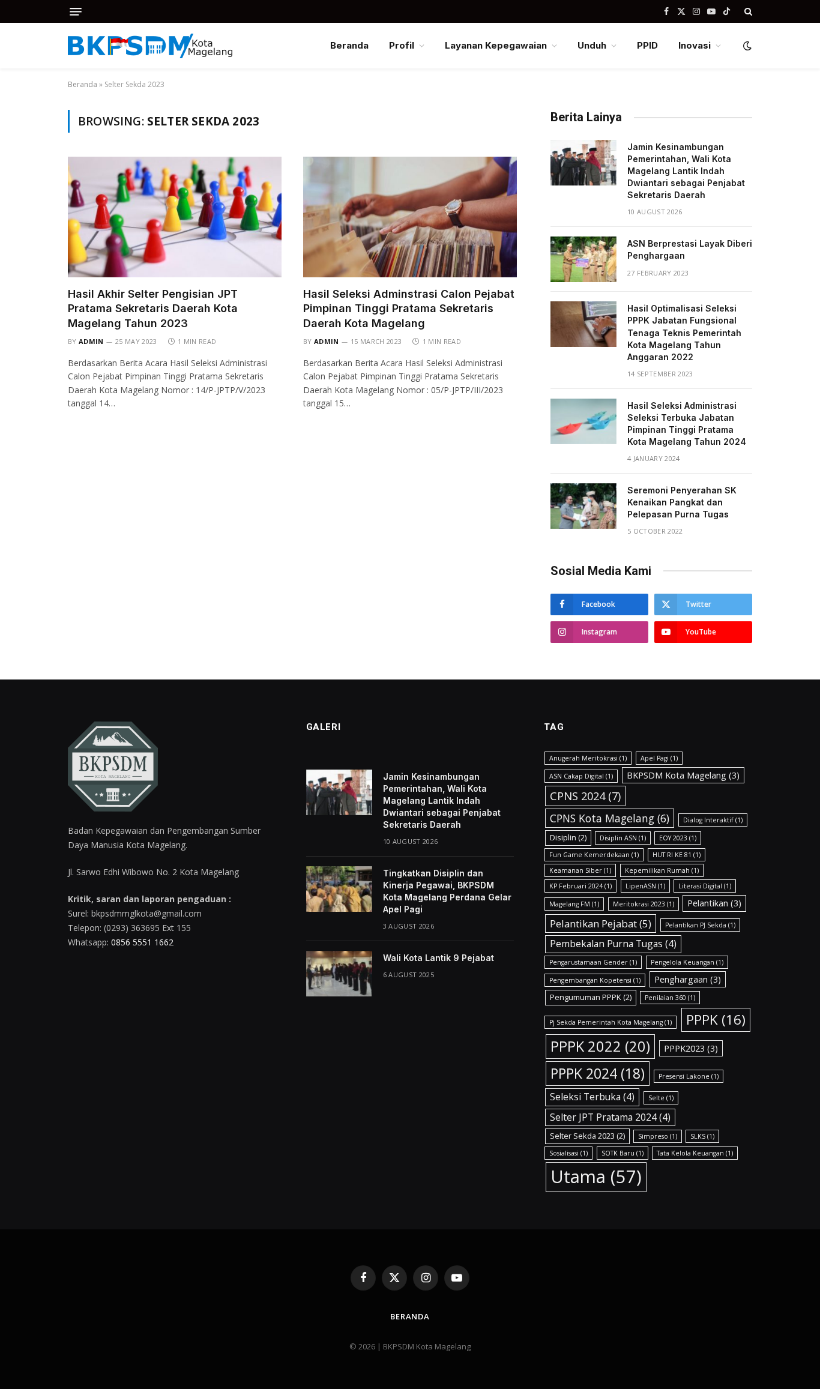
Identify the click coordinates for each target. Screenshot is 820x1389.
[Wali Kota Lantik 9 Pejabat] (339, 973)
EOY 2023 (677, 838)
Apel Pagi (659, 758)
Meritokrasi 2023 (643, 904)
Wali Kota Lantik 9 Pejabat (438, 958)
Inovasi (694, 45)
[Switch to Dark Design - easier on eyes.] (746, 45)
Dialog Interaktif (713, 820)
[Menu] (76, 11)
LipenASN (645, 886)
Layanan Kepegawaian (496, 45)
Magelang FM (574, 904)
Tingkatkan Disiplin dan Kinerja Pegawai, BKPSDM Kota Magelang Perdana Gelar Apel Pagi (447, 891)
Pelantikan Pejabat (600, 923)
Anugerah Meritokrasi (588, 758)
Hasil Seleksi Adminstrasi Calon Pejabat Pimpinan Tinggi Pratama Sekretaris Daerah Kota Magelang (408, 309)
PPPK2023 (691, 1048)
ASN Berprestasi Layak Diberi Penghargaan (689, 249)
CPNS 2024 (585, 795)
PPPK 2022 (600, 1046)
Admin (91, 341)
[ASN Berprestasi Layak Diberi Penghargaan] (583, 259)
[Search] (747, 11)
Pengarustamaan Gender (593, 962)
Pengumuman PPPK (591, 997)
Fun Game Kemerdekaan (594, 855)
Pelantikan (714, 903)
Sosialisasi (568, 1153)
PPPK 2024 (597, 1073)
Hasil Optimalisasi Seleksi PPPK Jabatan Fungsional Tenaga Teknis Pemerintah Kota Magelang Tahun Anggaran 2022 (684, 332)
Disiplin (568, 837)
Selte (661, 1098)
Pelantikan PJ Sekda (700, 925)
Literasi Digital (704, 886)
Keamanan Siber (580, 870)
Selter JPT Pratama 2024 (610, 1117)
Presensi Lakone (689, 1076)
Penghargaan (687, 979)
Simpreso (657, 1136)
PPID (647, 45)
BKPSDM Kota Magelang (683, 775)
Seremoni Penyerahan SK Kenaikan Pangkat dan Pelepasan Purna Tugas (682, 502)
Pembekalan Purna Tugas (613, 943)
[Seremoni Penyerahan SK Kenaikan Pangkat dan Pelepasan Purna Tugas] (583, 506)
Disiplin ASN (623, 838)
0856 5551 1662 (142, 942)
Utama (596, 1177)
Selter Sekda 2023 (587, 1135)
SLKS (702, 1136)
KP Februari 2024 (580, 886)
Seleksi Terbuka (592, 1096)
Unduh (591, 45)
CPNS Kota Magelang (609, 818)
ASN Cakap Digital (581, 776)
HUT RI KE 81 (677, 855)
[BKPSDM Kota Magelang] (150, 46)
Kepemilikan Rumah (662, 870)
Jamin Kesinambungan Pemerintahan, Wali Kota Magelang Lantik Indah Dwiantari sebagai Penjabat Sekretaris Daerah (686, 171)
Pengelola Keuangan (687, 962)
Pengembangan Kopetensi (595, 980)
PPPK (716, 1019)
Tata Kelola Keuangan (695, 1153)
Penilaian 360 (670, 997)
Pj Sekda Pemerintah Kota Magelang (610, 1022)
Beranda (349, 45)
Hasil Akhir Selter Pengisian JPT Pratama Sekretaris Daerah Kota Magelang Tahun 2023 (153, 309)
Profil (401, 45)
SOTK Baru (622, 1153)
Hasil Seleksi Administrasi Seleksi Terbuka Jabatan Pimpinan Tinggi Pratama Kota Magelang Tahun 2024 (686, 423)
